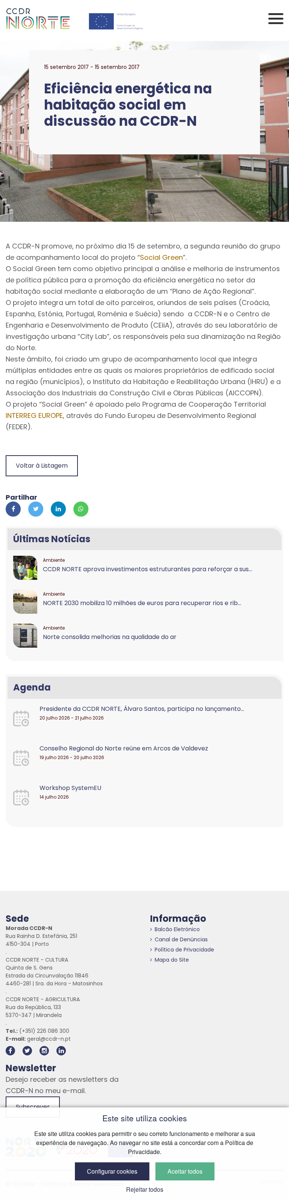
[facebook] (10, 1050)
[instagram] (44, 1050)
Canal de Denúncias (181, 939)
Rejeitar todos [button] (144, 1189)
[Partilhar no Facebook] (13, 509)
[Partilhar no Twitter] (35, 509)
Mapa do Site (172, 960)
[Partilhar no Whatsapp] (80, 509)
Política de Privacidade (184, 949)
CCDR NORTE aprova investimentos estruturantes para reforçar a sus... (147, 569)
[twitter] (27, 1050)
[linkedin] (61, 1050)
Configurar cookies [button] (112, 1171)
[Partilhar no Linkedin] (58, 509)
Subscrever (33, 1106)
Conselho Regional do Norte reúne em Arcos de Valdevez (124, 748)
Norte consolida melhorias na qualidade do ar (109, 637)
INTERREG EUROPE (34, 415)
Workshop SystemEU (70, 788)
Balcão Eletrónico (177, 929)
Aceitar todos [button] (184, 1171)
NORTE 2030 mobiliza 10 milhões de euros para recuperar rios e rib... (142, 603)
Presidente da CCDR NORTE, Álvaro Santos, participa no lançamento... (142, 708)
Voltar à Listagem (42, 465)
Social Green (161, 257)
